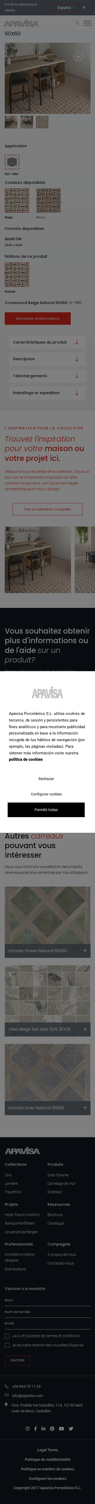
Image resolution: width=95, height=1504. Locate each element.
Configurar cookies (46, 794)
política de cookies (26, 759)
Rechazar (46, 779)
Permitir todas (46, 810)
